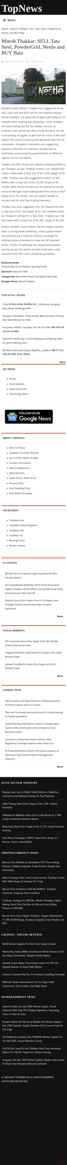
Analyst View (8, 266)
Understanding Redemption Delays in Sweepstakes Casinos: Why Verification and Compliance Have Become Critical (32, 727)
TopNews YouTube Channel (23, 452)
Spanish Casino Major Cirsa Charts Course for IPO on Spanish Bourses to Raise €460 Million (30, 965)
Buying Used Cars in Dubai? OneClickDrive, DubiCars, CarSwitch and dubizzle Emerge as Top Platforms (30, 794)
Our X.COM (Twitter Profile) (23, 457)
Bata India (21, 276)
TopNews (21, 8)
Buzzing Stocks (39, 266)
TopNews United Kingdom (23, 525)
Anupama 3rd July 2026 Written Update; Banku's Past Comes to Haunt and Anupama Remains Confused (33, 1061)
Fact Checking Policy (20, 488)
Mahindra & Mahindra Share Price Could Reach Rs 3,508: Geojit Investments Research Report (31, 817)
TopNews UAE (16, 530)
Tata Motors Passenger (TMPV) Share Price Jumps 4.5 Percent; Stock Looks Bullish (30, 839)
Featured (17, 271)
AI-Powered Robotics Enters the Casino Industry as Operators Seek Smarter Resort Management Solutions (32, 754)
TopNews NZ (16, 535)
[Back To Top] (62, 1160)
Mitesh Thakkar (27, 281)
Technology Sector (19, 394)
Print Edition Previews (20, 493)
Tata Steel (52, 276)
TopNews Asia (16, 520)
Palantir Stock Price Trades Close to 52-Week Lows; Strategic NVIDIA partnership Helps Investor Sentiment (31, 604)
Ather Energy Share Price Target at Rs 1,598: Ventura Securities (29, 805)
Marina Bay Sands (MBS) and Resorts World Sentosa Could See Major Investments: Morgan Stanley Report (32, 953)
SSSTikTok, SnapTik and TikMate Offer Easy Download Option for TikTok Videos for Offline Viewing (31, 1050)
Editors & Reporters (19, 468)
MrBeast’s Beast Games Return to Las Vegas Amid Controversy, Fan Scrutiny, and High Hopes (28, 984)
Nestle (42, 276)
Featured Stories (18, 389)
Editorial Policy (17, 473)
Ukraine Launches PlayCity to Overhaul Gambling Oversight (33, 974)
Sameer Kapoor (14, 61)
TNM (25, 271)
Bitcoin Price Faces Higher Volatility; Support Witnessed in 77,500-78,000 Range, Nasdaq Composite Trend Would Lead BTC (33, 919)
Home (4, 28)
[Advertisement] (33, 1122)
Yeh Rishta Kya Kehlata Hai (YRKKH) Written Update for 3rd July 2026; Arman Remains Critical (32, 1038)
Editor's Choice (17, 447)
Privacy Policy (16, 483)
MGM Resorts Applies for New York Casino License (29, 943)
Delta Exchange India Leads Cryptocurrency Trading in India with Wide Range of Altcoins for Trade (33, 879)
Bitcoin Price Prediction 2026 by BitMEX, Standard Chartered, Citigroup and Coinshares (29, 891)
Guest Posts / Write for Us (22, 478)
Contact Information (20, 462)
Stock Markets (23, 266)
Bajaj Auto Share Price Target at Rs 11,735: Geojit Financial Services (33, 828)
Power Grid (33, 276)
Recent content (17, 545)
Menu (11, 20)
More (63, 362)
